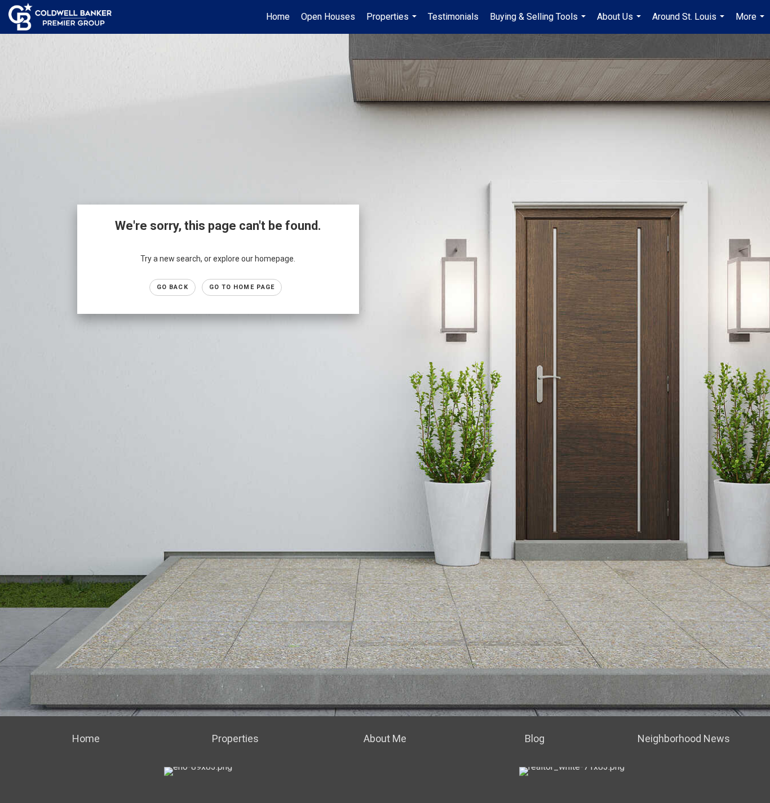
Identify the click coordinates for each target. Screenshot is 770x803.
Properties (392, 22)
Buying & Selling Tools (539, 22)
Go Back (172, 287)
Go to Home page (242, 287)
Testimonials (453, 16)
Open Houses (328, 16)
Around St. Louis (689, 22)
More (751, 22)
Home (278, 16)
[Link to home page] (65, 17)
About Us (620, 22)
